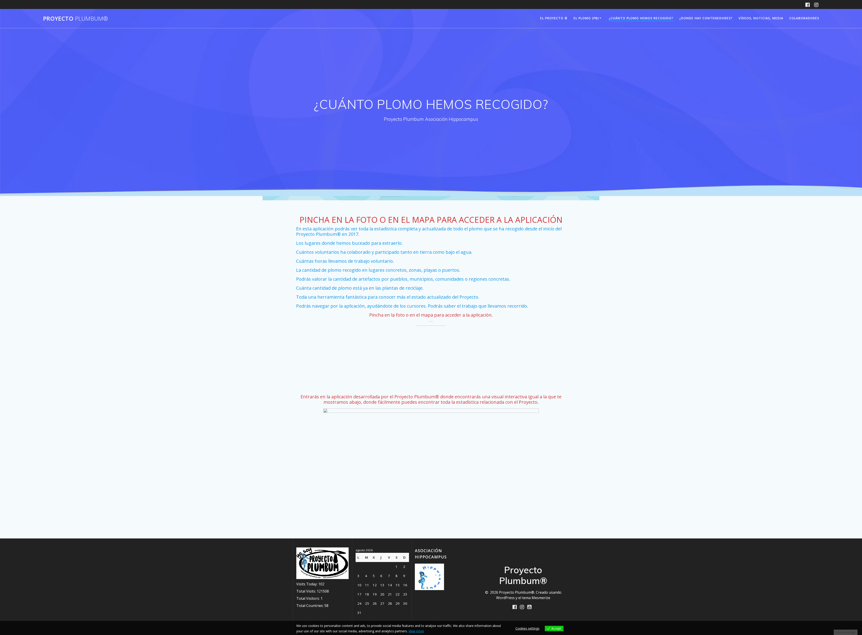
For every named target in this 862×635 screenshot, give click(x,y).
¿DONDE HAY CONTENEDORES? (705, 18)
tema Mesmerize (536, 597)
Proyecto (75, 19)
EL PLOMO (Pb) (586, 18)
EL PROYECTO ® (553, 18)
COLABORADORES (804, 18)
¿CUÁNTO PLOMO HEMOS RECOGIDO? (641, 18)
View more (416, 631)
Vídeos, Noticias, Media (761, 18)
